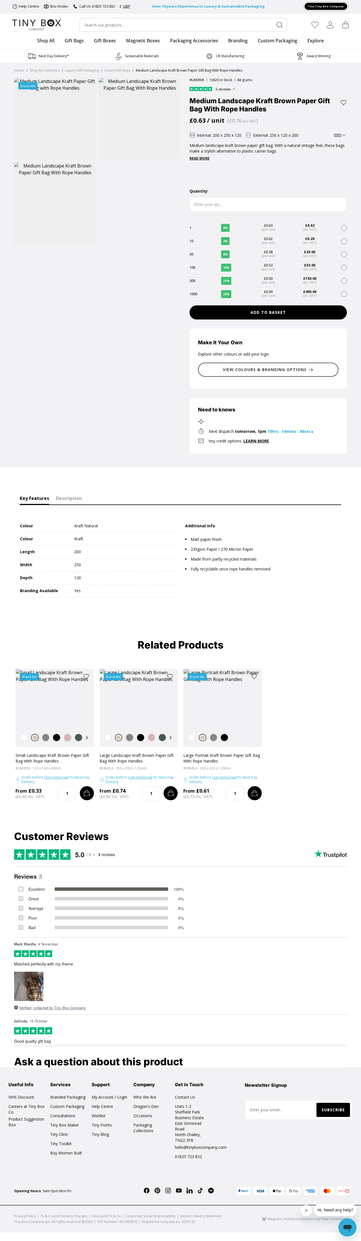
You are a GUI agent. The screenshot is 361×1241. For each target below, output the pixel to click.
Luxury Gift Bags (117, 70)
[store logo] (36, 25)
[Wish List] (315, 24)
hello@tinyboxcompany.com (200, 1147)
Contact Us (185, 1097)
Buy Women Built (66, 1153)
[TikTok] (200, 1190)
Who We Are (144, 1097)
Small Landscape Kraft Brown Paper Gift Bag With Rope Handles (52, 758)
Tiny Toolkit (61, 1143)
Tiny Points (102, 1125)
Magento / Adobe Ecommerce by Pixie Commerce (307, 1219)
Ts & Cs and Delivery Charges (63, 1216)
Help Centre (102, 1106)
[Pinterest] (157, 1190)
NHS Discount (21, 1097)
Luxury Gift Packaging (82, 70)
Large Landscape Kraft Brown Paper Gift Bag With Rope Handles (137, 758)
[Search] (281, 24)
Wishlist (98, 1115)
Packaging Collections (143, 1127)
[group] (48, 56)
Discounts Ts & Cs (106, 1216)
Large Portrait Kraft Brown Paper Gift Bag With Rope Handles (221, 758)
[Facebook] (146, 1190)
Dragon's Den (146, 1106)
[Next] (87, 737)
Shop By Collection (45, 70)
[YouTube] (178, 1190)
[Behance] (211, 1190)
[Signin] (330, 24)
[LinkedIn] (189, 1190)
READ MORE (200, 158)
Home (19, 70)
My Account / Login (109, 1097)
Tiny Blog (100, 1134)
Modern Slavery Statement (201, 1216)
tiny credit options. (239, 441)
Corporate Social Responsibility (150, 1216)
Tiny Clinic (59, 1134)
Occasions (142, 1115)
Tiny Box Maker (64, 1125)
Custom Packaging (67, 1106)
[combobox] (183, 25)
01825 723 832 (188, 1156)
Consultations (62, 1115)
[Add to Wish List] (343, 102)
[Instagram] (168, 1190)
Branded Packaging (67, 1097)
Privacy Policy (25, 1216)
